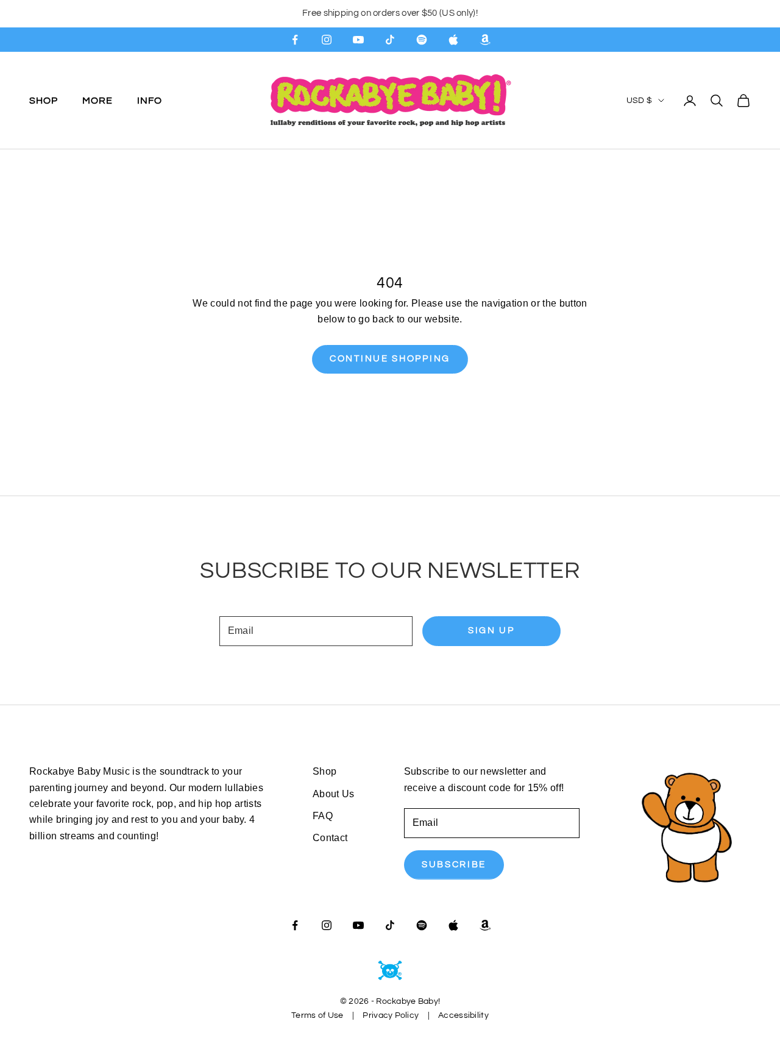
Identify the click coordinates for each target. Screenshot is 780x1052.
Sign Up (491, 630)
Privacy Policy (391, 1015)
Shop (43, 100)
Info (149, 100)
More (97, 100)
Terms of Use (317, 1015)
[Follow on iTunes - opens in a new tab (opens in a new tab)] (453, 40)
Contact (330, 838)
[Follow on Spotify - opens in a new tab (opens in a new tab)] (422, 40)
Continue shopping (390, 358)
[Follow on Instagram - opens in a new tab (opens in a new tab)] (327, 40)
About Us (334, 794)
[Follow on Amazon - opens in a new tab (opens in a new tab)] (485, 40)
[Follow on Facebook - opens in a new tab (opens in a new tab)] (295, 40)
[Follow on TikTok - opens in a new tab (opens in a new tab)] (390, 40)
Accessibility (463, 1015)
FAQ (323, 816)
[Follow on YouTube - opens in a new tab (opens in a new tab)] (358, 40)
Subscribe (454, 864)
